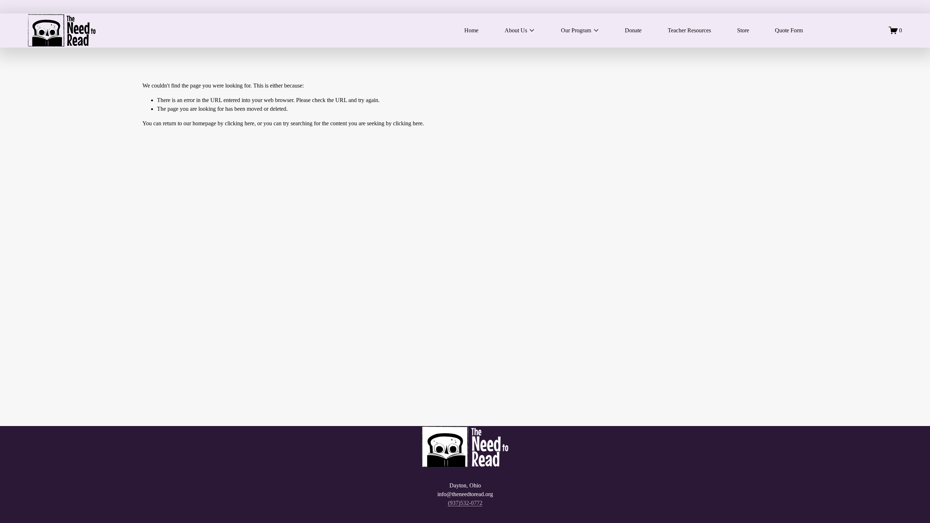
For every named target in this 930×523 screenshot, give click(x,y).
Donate (633, 30)
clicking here (239, 123)
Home (471, 30)
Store (743, 30)
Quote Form (789, 30)
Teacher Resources (689, 30)
